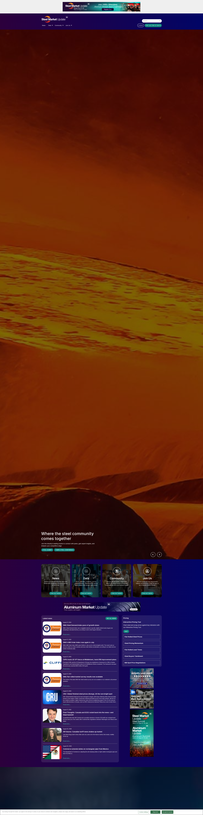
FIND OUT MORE (56, 593)
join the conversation (63, 550)
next (159, 554)
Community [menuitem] (58, 25)
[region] (101, 812)
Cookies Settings (143, 812)
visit (126, 631)
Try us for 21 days (153, 25)
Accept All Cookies (167, 812)
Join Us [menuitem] (67, 25)
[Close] (200, 812)
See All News (111, 618)
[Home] (58, 19)
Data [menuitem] (49, 25)
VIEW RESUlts (47, 550)
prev (153, 554)
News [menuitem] (43, 25)
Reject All (155, 812)
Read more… (67, 634)
